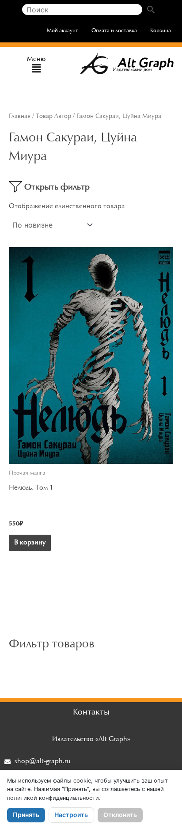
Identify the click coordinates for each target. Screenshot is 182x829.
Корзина (160, 31)
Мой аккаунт (62, 31)
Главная (19, 116)
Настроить (71, 814)
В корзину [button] (30, 542)
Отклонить (120, 814)
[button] (36, 69)
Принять (26, 814)
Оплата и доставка (114, 31)
